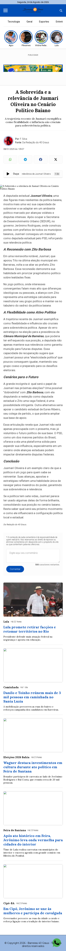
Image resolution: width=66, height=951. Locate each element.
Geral (29, 21)
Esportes (44, 21)
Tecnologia (14, 21)
